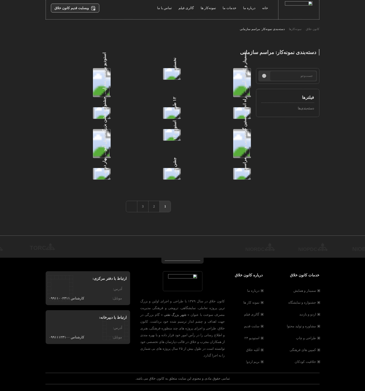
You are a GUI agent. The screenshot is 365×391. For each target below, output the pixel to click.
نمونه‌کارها (295, 29)
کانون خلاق (312, 29)
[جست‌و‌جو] (264, 76)
